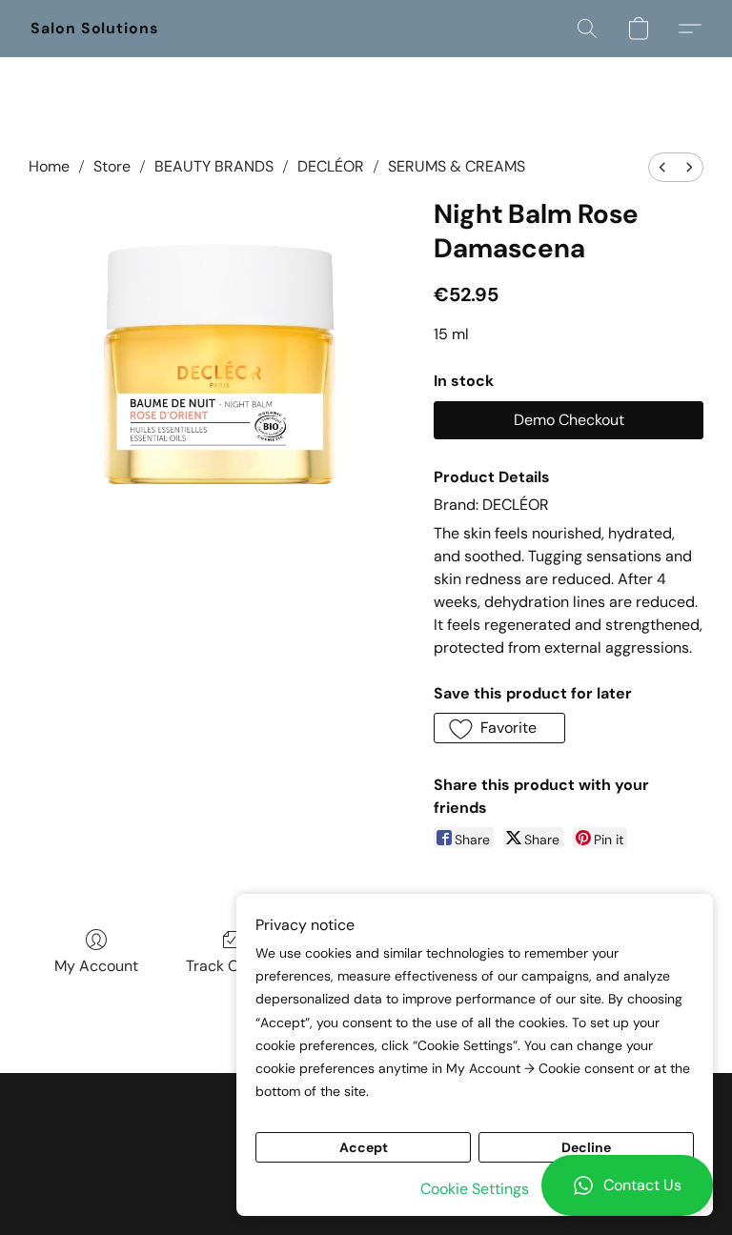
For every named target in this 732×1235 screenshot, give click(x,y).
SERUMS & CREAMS (456, 166)
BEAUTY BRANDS (214, 166)
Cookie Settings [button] (474, 1189)
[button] (627, 1185)
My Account (96, 966)
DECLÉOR (330, 166)
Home (49, 166)
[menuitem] (662, 167)
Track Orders (231, 966)
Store (112, 166)
